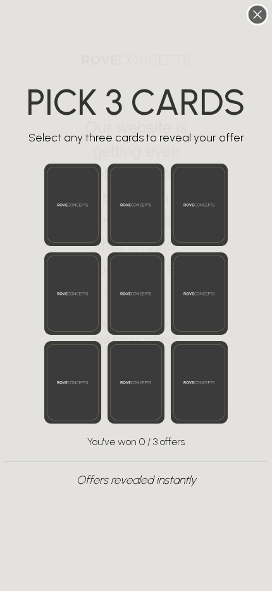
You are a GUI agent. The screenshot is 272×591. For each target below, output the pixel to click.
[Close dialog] (257, 14)
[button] (72, 205)
